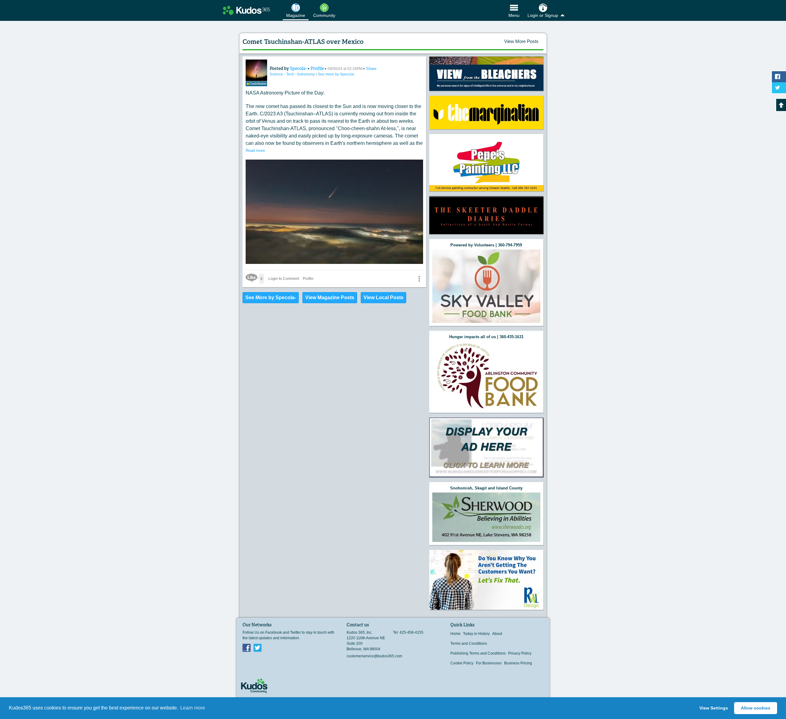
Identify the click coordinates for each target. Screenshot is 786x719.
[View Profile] (256, 70)
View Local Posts (383, 297)
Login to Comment (283, 278)
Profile (317, 68)
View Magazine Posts (329, 297)
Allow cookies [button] (755, 707)
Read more (255, 150)
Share (371, 68)
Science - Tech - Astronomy (293, 74)
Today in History (476, 634)
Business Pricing (518, 663)
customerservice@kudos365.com (374, 656)
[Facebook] (247, 647)
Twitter (258, 647)
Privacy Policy (519, 653)
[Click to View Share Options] (419, 278)
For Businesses (489, 663)
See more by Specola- (336, 74)
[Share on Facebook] (779, 76)
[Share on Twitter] (779, 87)
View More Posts (521, 41)
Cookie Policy (461, 663)
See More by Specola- (270, 297)
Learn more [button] (192, 707)
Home (455, 634)
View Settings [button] (713, 707)
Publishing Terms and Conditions (478, 653)
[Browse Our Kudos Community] (246, 10)
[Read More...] (486, 73)
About (497, 634)
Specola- (299, 68)
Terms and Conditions (468, 643)
